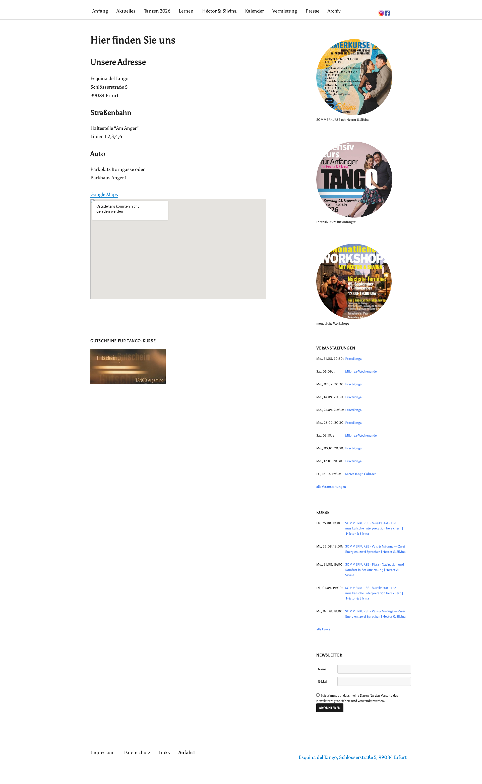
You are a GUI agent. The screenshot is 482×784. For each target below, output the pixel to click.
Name (322, 669)
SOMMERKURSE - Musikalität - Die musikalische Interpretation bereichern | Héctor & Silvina (374, 528)
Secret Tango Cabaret (360, 474)
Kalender (254, 11)
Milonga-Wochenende (361, 371)
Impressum (102, 752)
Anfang (100, 11)
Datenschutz (136, 752)
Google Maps (104, 194)
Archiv (334, 11)
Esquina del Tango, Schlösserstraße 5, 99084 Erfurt (353, 757)
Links (164, 752)
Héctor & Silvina (219, 11)
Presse (312, 11)
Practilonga (353, 358)
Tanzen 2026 (157, 11)
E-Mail (322, 681)
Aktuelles (126, 11)
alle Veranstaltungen (331, 487)
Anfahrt (186, 752)
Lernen (186, 11)
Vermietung (284, 11)
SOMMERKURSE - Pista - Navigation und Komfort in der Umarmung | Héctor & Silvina (374, 570)
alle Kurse (323, 629)
